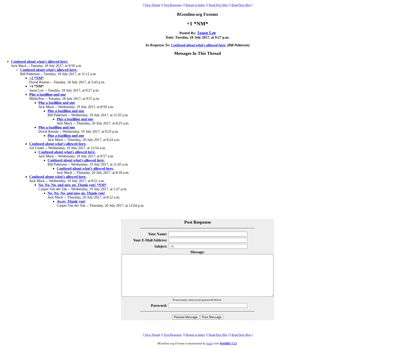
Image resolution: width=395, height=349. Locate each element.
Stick (209, 343)
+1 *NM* (36, 78)
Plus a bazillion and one (47, 94)
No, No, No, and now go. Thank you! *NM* (72, 185)
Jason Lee (206, 32)
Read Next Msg (241, 5)
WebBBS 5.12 (228, 343)
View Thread (152, 5)
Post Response (173, 5)
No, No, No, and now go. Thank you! (76, 193)
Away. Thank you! (71, 201)
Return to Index (195, 5)
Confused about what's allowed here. (198, 45)
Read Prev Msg (218, 5)
